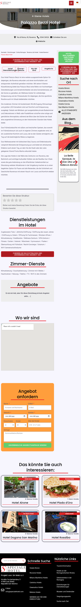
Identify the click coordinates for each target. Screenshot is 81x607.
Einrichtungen (11, 52)
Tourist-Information (64, 566)
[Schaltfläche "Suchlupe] (23, 560)
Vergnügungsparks (64, 596)
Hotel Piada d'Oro (61, 503)
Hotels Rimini (35, 568)
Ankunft (7, 413)
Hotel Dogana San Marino (20, 537)
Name (6, 404)
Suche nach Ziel (63, 601)
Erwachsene (8, 421)
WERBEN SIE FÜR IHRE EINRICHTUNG (38, 598)
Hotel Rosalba (61, 537)
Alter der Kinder (33, 421)
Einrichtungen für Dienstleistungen (63, 586)
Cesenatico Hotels (36, 587)
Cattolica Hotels (35, 583)
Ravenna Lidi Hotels (32, 52)
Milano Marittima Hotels (39, 578)
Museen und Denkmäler (65, 592)
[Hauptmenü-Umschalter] (71, 3)
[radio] (4, 200)
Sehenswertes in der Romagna (64, 579)
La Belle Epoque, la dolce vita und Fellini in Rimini (68, 160)
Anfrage (7, 430)
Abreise (31, 413)
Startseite (3, 52)
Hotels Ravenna (43, 52)
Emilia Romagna (21, 52)
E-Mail (30, 404)
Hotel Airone (20, 503)
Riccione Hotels (35, 573)
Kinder (18, 421)
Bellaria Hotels (35, 592)
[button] (61, 162)
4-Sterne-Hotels (40, 16)
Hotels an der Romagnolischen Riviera (66, 572)
